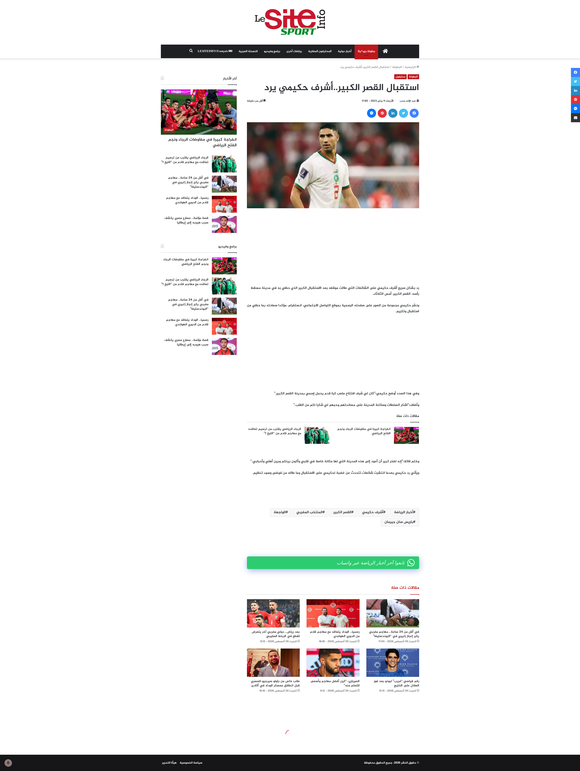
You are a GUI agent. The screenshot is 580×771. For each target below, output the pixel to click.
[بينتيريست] (382, 113)
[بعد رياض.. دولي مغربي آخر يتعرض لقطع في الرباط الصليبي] (273, 613)
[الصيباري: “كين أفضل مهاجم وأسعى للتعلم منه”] (333, 663)
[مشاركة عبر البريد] (575, 117)
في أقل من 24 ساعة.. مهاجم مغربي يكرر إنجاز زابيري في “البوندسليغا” (394, 634)
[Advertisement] (333, 246)
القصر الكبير (342, 512)
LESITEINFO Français (213, 51)
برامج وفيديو (272, 51)
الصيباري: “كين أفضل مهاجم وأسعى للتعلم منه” (335, 683)
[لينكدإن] (392, 113)
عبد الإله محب (408, 101)
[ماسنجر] (371, 113)
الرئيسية (410, 67)
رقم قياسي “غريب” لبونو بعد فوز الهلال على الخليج (396, 683)
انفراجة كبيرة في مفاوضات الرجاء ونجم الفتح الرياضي (364, 431)
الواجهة (280, 512)
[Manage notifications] (8, 762)
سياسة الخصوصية (191, 762)
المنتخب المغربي (309, 512)
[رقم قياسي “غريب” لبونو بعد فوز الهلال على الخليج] (392, 663)
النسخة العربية (248, 51)
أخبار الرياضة (403, 512)
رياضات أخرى (294, 51)
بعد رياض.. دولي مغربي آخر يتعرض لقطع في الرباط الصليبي (276, 634)
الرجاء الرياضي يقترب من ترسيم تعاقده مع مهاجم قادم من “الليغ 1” (274, 431)
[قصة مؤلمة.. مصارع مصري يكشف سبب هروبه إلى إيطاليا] (224, 224)
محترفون (400, 76)
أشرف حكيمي (372, 512)
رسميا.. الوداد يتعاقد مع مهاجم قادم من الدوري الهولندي (335, 634)
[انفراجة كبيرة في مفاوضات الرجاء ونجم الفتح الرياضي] (406, 435)
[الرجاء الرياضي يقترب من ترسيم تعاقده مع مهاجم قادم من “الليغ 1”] (316, 435)
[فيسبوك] (414, 113)
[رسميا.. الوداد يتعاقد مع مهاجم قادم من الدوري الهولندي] (333, 613)
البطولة (397, 67)
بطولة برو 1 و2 (366, 51)
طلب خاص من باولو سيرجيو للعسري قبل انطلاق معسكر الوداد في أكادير (275, 683)
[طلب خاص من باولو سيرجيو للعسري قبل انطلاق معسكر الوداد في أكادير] (273, 663)
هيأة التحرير (169, 762)
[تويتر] (403, 113)
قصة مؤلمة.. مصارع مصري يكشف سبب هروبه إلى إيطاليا (186, 220)
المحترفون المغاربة (319, 51)
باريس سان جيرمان (398, 522)
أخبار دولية (344, 51)
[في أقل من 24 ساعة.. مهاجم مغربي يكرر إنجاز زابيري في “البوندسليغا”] (392, 613)
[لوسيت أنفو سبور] (290, 22)
